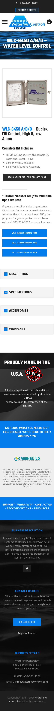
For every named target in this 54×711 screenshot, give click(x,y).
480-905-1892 (28, 3)
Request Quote (27, 10)
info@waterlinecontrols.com (31, 682)
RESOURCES (41, 508)
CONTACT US (43, 504)
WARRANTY (25, 504)
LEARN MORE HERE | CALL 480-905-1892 (27, 178)
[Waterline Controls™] (27, 22)
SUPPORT (8, 504)
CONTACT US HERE (27, 622)
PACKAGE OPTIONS (19, 508)
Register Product (27, 633)
